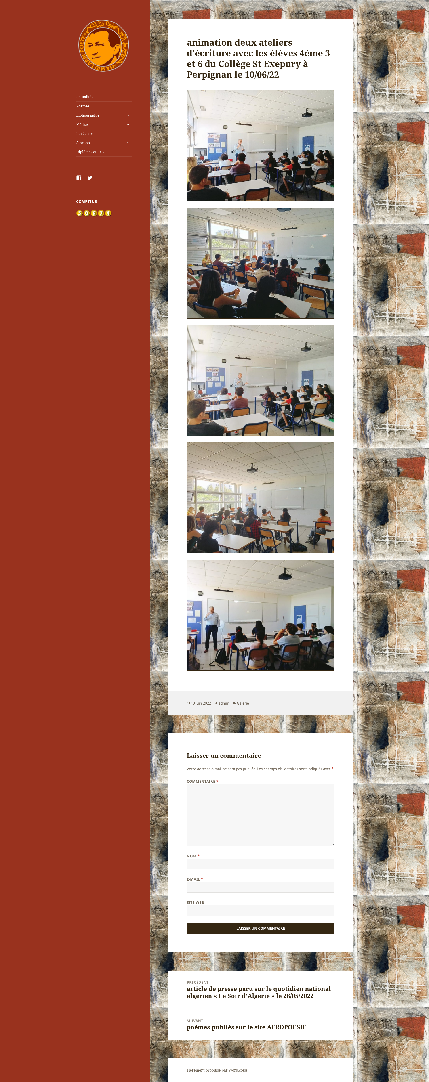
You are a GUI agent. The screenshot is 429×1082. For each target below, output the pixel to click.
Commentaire (202, 781)
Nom (193, 855)
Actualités (84, 96)
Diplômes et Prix (90, 151)
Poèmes (82, 106)
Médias (82, 124)
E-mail (195, 879)
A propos (83, 142)
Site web (195, 902)
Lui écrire (84, 133)
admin (224, 703)
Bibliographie (87, 115)
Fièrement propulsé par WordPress (217, 1070)
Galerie (243, 703)
